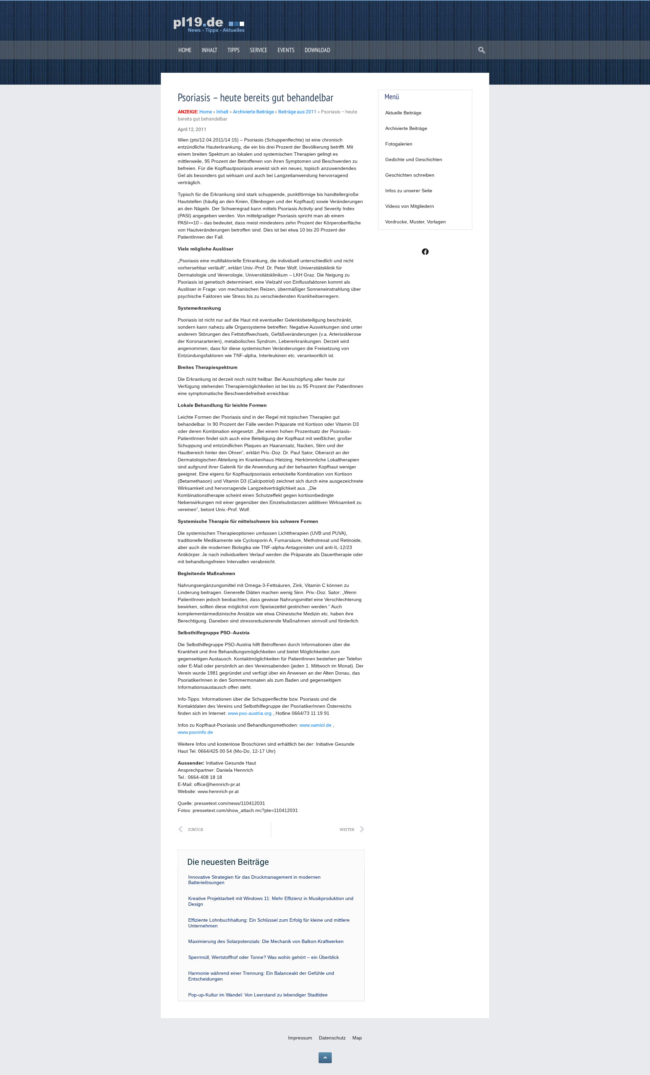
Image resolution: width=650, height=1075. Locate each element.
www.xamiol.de (315, 725)
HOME (185, 50)
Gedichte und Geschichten (413, 159)
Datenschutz (332, 1037)
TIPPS (234, 50)
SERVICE (258, 50)
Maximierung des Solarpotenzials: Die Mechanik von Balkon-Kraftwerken (266, 941)
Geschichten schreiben (409, 175)
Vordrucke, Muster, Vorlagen (415, 221)
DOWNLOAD (317, 50)
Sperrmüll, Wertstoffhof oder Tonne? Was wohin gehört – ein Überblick (263, 957)
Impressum (300, 1037)
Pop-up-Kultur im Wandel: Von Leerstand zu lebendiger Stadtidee (258, 994)
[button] (482, 51)
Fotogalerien (398, 144)
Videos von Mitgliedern (409, 206)
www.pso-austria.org (250, 713)
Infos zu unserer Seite (408, 190)
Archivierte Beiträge (406, 128)
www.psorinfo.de (195, 732)
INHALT (209, 50)
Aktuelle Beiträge (403, 112)
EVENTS (286, 50)
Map (357, 1037)
